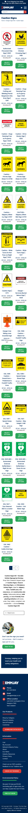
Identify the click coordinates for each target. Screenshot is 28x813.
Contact (5, 758)
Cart (4, 742)
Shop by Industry (8, 720)
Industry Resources (9, 754)
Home (3, 20)
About (5, 749)
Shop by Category (8, 718)
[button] (21, 7)
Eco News (6, 752)
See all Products (8, 722)
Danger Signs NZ (10, 20)
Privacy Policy (7, 756)
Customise (6, 725)
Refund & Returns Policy (10, 747)
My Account (6, 745)
